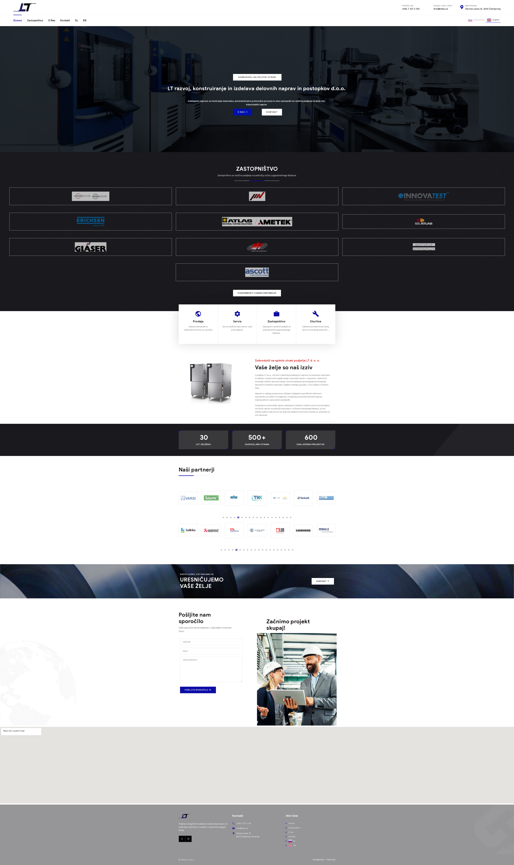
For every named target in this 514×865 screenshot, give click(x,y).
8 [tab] (249, 517)
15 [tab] (276, 517)
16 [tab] (279, 517)
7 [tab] (246, 517)
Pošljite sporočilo (196, 690)
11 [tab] (261, 517)
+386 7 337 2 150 (411, 9)
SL (76, 20)
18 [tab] (287, 517)
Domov (17, 20)
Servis (237, 321)
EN (84, 20)
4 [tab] (234, 517)
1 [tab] (223, 517)
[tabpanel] (188, 498)
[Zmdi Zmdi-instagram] (188, 839)
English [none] (496, 19)
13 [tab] (268, 517)
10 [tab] (257, 517)
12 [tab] (264, 517)
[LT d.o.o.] (24, 7)
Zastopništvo (35, 20)
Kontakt (65, 20)
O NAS (241, 112)
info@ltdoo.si (441, 9)
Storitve (315, 321)
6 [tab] (242, 517)
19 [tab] (291, 517)
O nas (51, 20)
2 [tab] (227, 517)
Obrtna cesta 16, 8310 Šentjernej (483, 9)
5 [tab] (238, 517)
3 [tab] (231, 517)
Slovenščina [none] (479, 19)
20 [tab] (293, 550)
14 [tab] (272, 517)
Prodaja (198, 321)
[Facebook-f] (182, 839)
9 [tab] (253, 517)
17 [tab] (283, 517)
